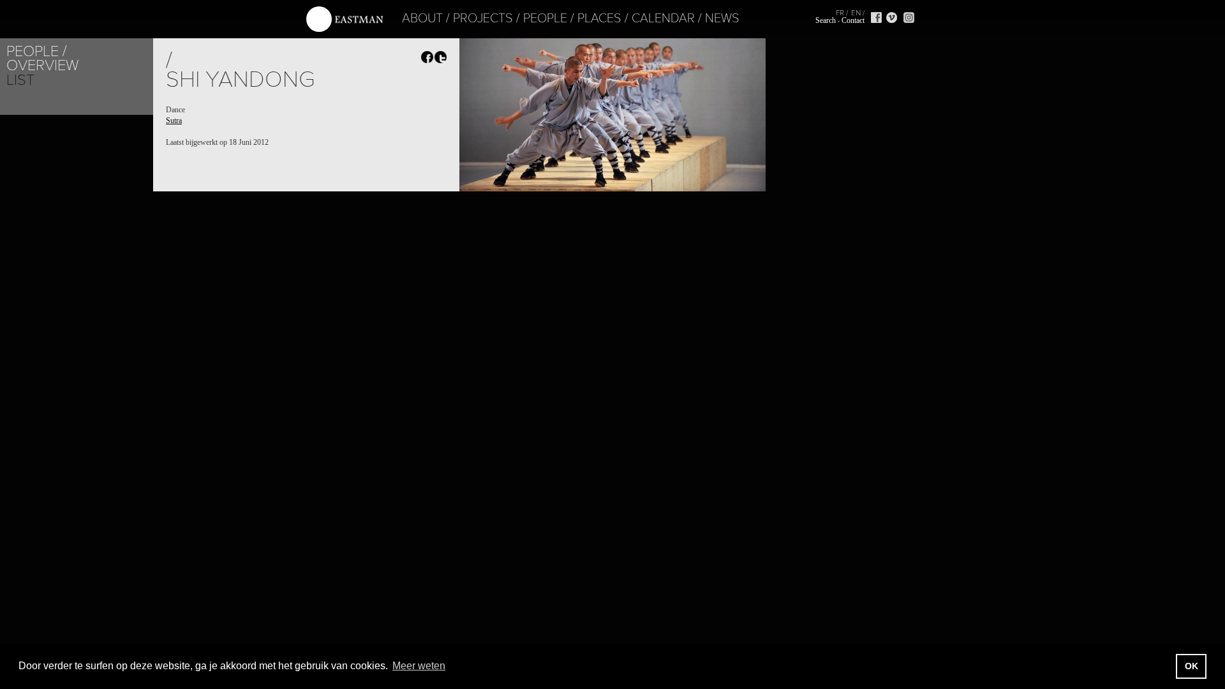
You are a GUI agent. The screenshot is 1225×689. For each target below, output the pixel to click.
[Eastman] (344, 19)
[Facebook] (876, 17)
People (545, 18)
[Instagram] (908, 17)
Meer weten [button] (418, 665)
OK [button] (1191, 666)
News (722, 18)
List (20, 80)
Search (825, 20)
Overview (42, 65)
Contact (853, 20)
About (422, 18)
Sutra (174, 120)
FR (840, 12)
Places (599, 18)
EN (856, 12)
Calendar (663, 18)
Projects (483, 18)
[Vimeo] (891, 17)
